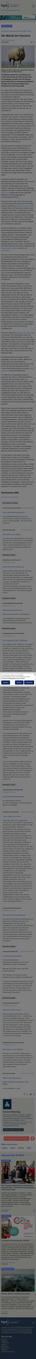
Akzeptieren (29, 682)
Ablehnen (19, 682)
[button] (33, 7)
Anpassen (5, 682)
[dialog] (18, 679)
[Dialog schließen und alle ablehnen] (34, 674)
